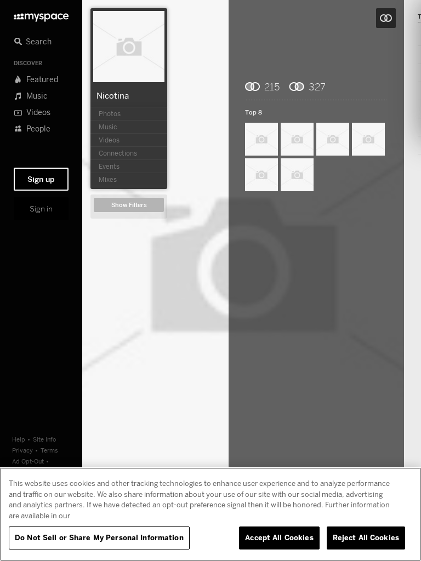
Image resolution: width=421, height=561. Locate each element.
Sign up (41, 179)
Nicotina (112, 95)
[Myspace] (41, 14)
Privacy (22, 450)
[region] (210, 514)
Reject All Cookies (366, 537)
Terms (49, 450)
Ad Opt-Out (28, 461)
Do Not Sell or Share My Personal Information (99, 537)
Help (18, 439)
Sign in (41, 209)
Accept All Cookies (279, 537)
